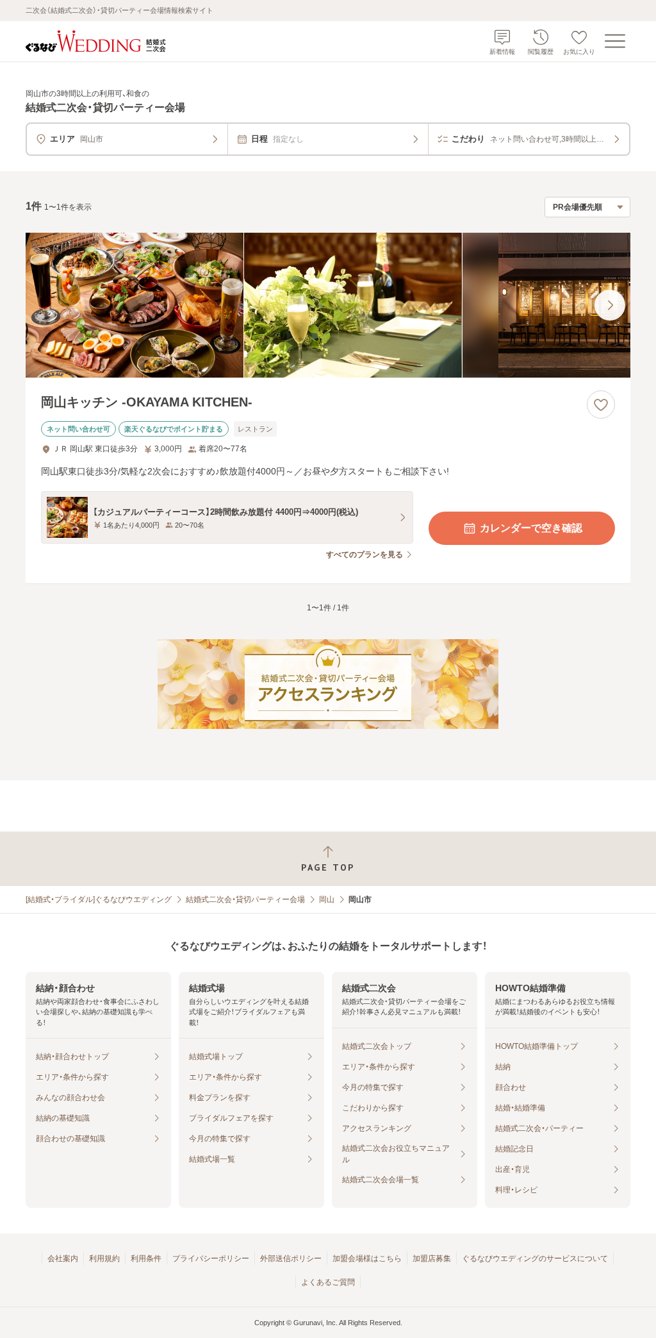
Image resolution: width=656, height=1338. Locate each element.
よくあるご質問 (328, 1282)
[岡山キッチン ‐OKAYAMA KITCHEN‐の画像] (328, 305)
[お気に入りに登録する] (601, 404)
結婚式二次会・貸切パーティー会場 (245, 899)
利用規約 (104, 1258)
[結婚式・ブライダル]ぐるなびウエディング (99, 899)
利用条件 (146, 1258)
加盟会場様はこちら (367, 1258)
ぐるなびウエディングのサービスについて (535, 1258)
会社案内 (62, 1258)
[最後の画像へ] (609, 305)
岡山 (326, 899)
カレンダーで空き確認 (531, 528)
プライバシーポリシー (210, 1258)
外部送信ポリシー (291, 1258)
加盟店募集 (432, 1258)
